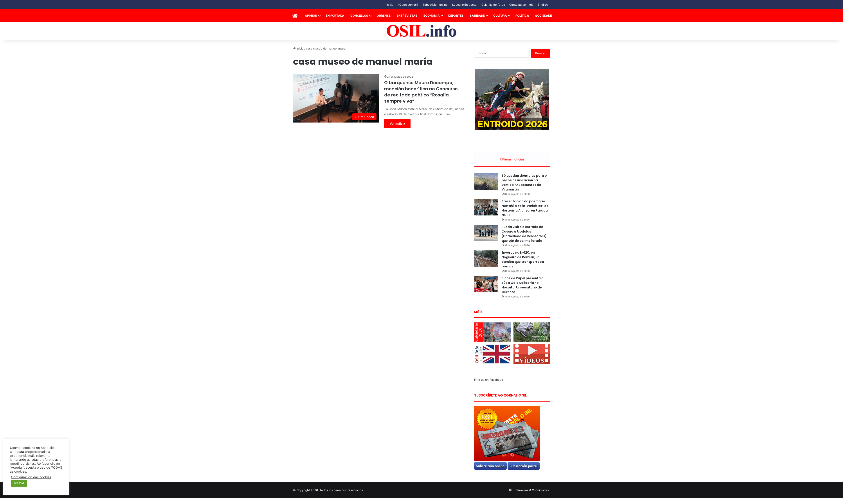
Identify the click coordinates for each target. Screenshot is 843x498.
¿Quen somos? (408, 4)
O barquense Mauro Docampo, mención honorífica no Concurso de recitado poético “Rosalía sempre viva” (421, 92)
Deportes (456, 15)
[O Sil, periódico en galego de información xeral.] (421, 31)
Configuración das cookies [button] (31, 477)
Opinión (311, 15)
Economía (431, 15)
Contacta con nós (521, 4)
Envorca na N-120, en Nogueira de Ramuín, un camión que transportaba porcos (523, 259)
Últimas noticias (512, 159)
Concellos (359, 15)
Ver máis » (397, 123)
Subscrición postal (464, 4)
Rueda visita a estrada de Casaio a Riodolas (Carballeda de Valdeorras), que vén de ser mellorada (525, 234)
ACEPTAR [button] (19, 483)
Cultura (500, 15)
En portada (335, 15)
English (543, 4)
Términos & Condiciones (532, 490)
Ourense (384, 15)
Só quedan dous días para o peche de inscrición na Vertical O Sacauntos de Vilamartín (524, 182)
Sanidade (477, 15)
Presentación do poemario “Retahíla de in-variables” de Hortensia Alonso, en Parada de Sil (525, 208)
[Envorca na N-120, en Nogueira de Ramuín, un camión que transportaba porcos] (486, 258)
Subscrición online (435, 4)
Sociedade (543, 15)
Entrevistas (407, 15)
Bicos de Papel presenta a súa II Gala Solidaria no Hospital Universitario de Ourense (523, 285)
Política (522, 15)
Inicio (389, 4)
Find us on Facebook (488, 379)
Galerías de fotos (493, 4)
